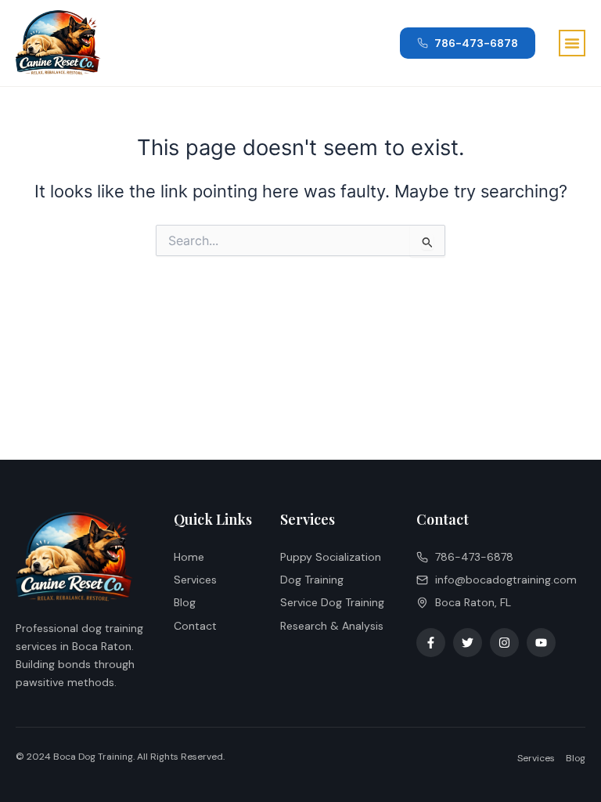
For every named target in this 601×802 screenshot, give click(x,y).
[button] (572, 43)
